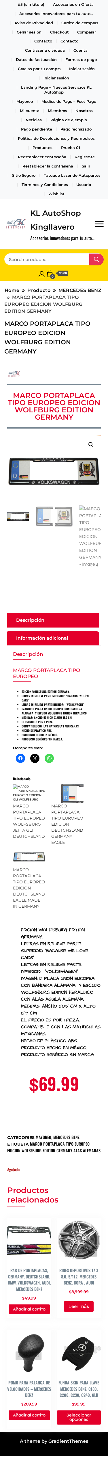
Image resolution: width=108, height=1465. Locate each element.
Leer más (79, 1306)
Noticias (34, 120)
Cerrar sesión (29, 32)
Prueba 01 (70, 147)
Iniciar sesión (82, 68)
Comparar (86, 32)
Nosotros (84, 110)
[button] (91, 445)
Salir (86, 166)
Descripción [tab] (30, 620)
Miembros (57, 110)
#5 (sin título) (31, 4)
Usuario (83, 184)
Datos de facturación (36, 59)
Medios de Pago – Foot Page (68, 101)
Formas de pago (81, 59)
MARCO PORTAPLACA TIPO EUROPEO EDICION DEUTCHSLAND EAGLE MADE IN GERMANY (29, 888)
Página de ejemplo (68, 120)
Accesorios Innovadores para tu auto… (56, 13)
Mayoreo (24, 101)
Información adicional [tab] (42, 638)
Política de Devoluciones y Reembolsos (56, 138)
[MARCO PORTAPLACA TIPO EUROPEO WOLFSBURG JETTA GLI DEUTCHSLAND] (29, 793)
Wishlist (56, 193)
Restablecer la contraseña (47, 166)
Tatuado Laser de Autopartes (72, 175)
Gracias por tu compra (39, 68)
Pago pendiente (36, 129)
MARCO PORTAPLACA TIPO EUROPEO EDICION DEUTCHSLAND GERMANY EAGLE (67, 824)
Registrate (85, 156)
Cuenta (80, 50)
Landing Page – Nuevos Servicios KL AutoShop (56, 89)
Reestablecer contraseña (42, 156)
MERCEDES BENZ (66, 1137)
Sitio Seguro (23, 175)
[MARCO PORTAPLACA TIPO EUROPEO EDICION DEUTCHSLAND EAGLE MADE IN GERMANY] (29, 857)
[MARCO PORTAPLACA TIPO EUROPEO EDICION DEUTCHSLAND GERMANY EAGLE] (67, 793)
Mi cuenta (29, 110)
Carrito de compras (79, 23)
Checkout (59, 32)
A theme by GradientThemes (54, 1441)
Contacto (43, 41)
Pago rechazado (76, 129)
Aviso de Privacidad (33, 23)
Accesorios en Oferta (73, 4)
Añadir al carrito (29, 1309)
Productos (42, 147)
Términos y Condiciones (45, 184)
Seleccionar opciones (79, 1417)
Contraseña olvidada (45, 50)
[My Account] (42, 273)
